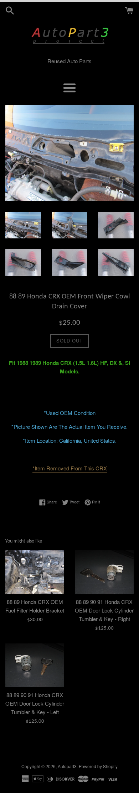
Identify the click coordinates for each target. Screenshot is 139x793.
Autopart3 (67, 766)
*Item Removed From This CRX (69, 468)
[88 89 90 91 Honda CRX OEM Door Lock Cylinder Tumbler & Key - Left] (34, 665)
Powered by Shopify (98, 766)
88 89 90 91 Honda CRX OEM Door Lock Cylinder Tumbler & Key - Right (104, 610)
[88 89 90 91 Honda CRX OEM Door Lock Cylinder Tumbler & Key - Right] (104, 572)
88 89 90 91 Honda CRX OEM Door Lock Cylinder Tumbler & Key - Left (34, 703)
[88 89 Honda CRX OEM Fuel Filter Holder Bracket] (34, 572)
